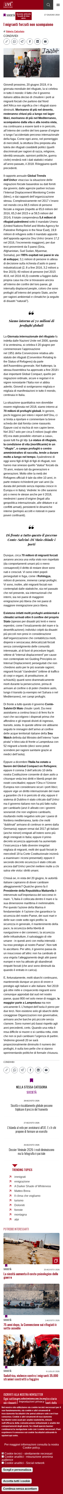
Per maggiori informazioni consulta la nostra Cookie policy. (31, 1446)
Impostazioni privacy (31, 1401)
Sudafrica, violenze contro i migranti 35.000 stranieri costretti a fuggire (31, 1377)
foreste (18, 1209)
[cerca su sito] (48, 5)
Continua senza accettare (20, 1488)
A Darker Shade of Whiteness (32, 1186)
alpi (16, 1219)
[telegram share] (22, 41)
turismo (18, 1200)
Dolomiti (19, 1205)
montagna (20, 1214)
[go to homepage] (8, 4)
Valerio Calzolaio (15, 31)
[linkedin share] (37, 41)
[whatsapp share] (14, 41)
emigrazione (22, 1181)
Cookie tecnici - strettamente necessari (28, 1453)
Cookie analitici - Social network (24, 1462)
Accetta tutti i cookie (16, 1481)
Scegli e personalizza (17, 1469)
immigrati (20, 1176)
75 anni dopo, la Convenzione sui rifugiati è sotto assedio (30, 1326)
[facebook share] (30, 41)
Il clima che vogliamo (27, 1195)
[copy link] (7, 41)
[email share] (45, 41)
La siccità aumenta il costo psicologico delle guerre (31, 1276)
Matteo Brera (22, 1190)
